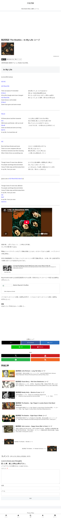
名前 (2, 485)
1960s (4, 59)
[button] (56, 318)
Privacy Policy (30, 513)
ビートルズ (19, 59)
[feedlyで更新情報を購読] (15, 359)
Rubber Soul (11, 59)
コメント (4, 468)
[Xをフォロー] (15, 355)
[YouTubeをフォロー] (45, 355)
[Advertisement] (30, 25)
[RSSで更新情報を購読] (45, 359)
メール (3, 491)
